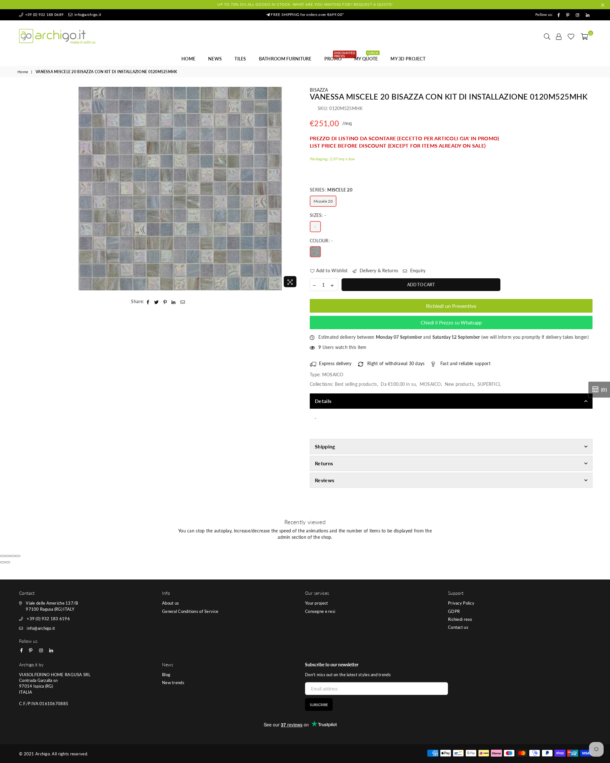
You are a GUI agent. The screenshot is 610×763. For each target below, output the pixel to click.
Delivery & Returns (378, 270)
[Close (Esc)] (2, 556)
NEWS (215, 58)
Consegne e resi (320, 611)
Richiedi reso (460, 619)
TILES (240, 58)
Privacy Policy (461, 603)
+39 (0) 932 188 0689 (44, 14)
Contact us (458, 627)
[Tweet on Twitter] (156, 301)
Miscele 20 (323, 201)
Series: (331, 189)
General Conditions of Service (190, 611)
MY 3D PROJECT (407, 58)
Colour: (321, 240)
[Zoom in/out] (17, 556)
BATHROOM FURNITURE (285, 58)
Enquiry (417, 270)
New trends (173, 682)
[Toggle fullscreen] (12, 556)
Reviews (324, 480)
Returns (324, 463)
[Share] (7, 556)
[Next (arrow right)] (7, 562)
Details (323, 401)
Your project (316, 603)
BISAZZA (319, 90)
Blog (166, 674)
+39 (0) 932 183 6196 (48, 618)
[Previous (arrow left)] (2, 562)
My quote (366, 56)
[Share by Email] (182, 301)
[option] (180, 188)
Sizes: (318, 215)
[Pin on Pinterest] (165, 301)
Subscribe (319, 705)
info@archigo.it (87, 14)
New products (459, 384)
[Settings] (559, 36)
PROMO (335, 56)
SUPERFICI (489, 384)
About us (170, 603)
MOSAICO (430, 384)
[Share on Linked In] (174, 301)
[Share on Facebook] (148, 301)
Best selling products (356, 384)
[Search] (547, 36)
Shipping (325, 446)
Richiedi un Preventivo (451, 306)
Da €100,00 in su (398, 384)
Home (188, 58)
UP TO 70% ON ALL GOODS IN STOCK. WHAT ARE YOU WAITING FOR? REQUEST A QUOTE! (305, 4)
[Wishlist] (571, 36)
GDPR (454, 611)
